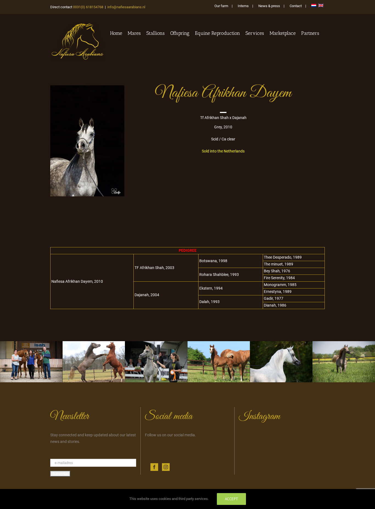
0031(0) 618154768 (88, 7)
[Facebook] (154, 467)
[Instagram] (166, 467)
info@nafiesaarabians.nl (126, 7)
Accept (231, 498)
